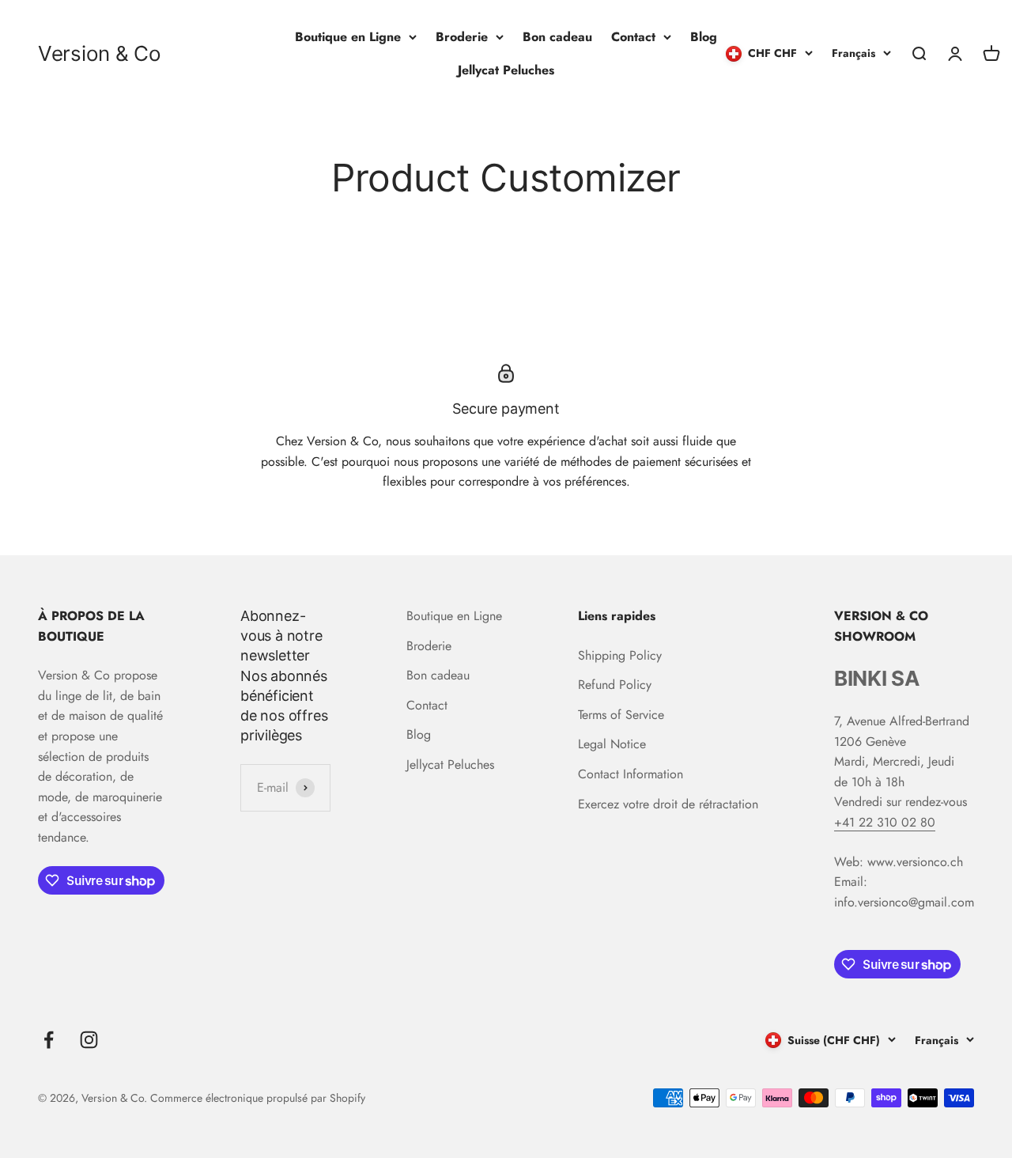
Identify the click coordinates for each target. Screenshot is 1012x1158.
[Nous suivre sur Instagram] (89, 1039)
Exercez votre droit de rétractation (668, 804)
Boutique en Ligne (348, 37)
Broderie (462, 37)
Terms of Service (621, 715)
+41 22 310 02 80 (884, 822)
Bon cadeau (557, 37)
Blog (703, 37)
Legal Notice (612, 744)
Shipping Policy (620, 655)
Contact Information (630, 774)
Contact (633, 37)
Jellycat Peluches (506, 70)
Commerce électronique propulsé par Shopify (257, 1098)
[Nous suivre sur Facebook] (48, 1039)
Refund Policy (614, 685)
